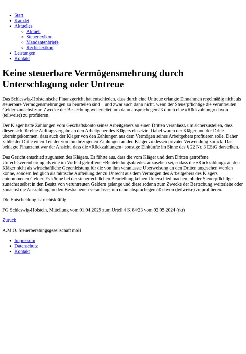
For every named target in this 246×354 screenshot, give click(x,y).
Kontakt (22, 251)
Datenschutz (26, 245)
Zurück (9, 220)
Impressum (24, 240)
